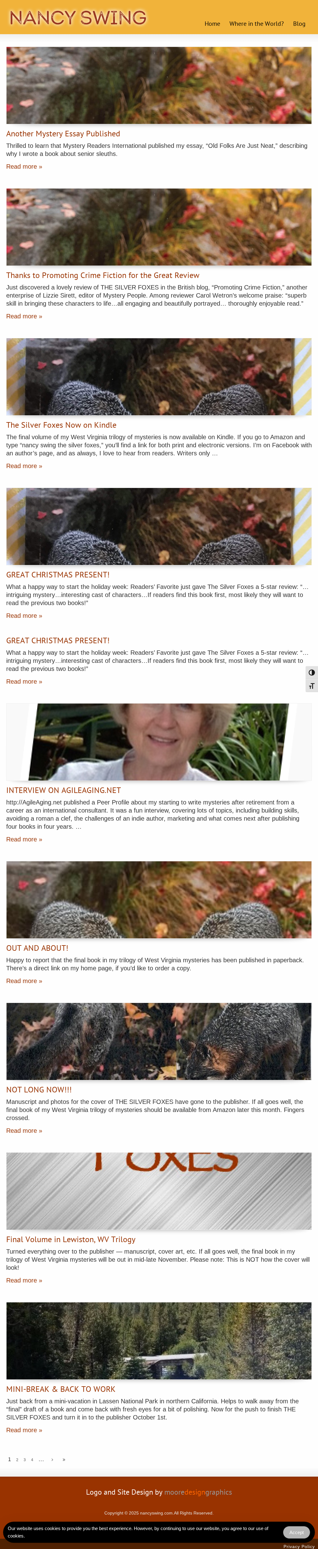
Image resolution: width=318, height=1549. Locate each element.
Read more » (24, 166)
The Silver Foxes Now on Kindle (61, 426)
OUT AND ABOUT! (37, 949)
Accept (296, 1532)
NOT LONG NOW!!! (39, 1090)
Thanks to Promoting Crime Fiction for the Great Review (102, 276)
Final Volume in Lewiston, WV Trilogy (70, 1240)
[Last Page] (64, 1459)
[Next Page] (52, 1459)
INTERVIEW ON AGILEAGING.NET (63, 791)
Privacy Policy (299, 1546)
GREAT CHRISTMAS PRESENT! (58, 575)
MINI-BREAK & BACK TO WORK (61, 1390)
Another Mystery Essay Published (63, 134)
